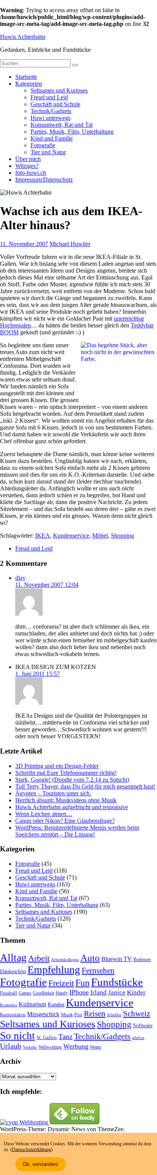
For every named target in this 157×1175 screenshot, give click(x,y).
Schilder (114, 1015)
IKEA (42, 535)
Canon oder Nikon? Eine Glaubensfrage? (65, 820)
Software (142, 1025)
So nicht (17, 1035)
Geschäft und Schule (55, 104)
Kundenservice (71, 535)
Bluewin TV (116, 959)
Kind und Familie (51, 138)
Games (25, 993)
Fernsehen (98, 970)
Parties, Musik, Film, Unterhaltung (72, 131)
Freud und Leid (49, 97)
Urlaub (10, 1046)
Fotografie (42, 145)
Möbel (100, 535)
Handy (62, 993)
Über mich (28, 159)
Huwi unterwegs (50, 118)
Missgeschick (43, 1014)
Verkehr (30, 1047)
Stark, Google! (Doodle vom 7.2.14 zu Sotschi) (72, 779)
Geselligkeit (43, 993)
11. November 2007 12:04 (46, 584)
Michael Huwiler (70, 244)
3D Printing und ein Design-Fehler (57, 766)
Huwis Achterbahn (22, 37)
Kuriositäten (13, 1014)
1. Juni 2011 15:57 (37, 674)
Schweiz (136, 1013)
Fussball (8, 993)
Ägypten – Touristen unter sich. (53, 793)
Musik (67, 1014)
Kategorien (28, 83)
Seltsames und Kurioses (59, 90)
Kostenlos (8, 1005)
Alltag (13, 957)
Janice (116, 992)
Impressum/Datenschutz (44, 179)
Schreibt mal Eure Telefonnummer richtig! (66, 772)
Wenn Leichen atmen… (43, 814)
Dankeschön (13, 971)
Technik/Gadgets (50, 111)
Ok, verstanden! (40, 1164)
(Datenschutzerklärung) (31, 1149)
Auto (90, 958)
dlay (20, 578)
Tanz (65, 1037)
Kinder (136, 992)
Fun (82, 982)
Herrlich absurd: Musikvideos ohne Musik (66, 800)
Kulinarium (32, 1004)
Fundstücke (117, 982)
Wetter (95, 1047)
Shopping (122, 535)
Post (78, 1014)
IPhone (79, 992)
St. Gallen (47, 1037)
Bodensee (142, 959)
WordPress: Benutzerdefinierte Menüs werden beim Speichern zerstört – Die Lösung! (77, 831)
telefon (138, 1038)
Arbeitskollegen (65, 960)
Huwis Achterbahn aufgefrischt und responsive (71, 807)
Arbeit (39, 958)
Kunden (56, 1004)
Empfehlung (53, 969)
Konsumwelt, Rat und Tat (61, 124)
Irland (98, 992)
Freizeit (61, 983)
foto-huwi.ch (30, 172)
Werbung (75, 1046)
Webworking (50, 1047)
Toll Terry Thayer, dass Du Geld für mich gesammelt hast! (85, 786)
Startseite (26, 76)
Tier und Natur (48, 152)
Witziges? (26, 166)
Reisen (95, 1013)
